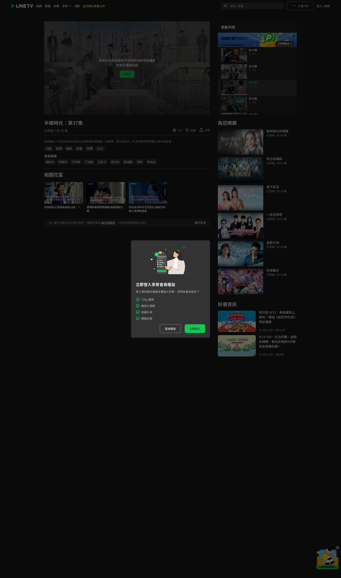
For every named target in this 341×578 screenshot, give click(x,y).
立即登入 (194, 329)
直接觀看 (170, 329)
